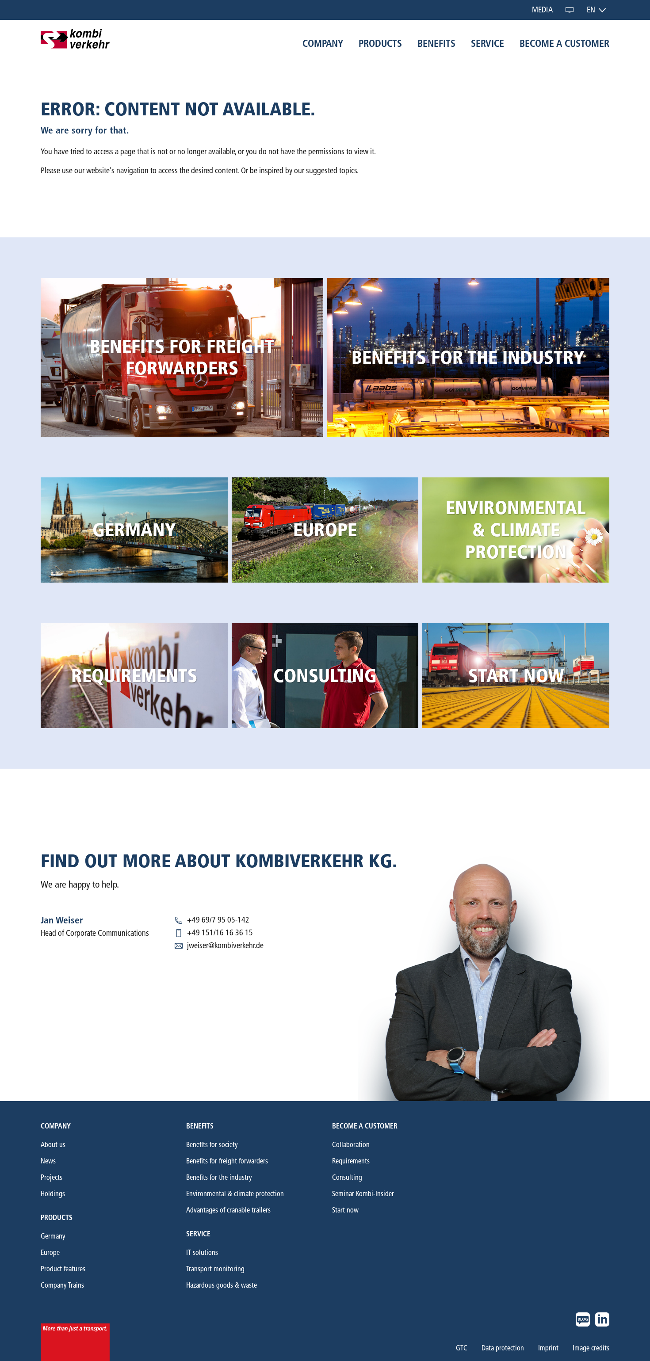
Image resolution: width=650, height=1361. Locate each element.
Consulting (347, 1177)
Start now (345, 1210)
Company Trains (62, 1285)
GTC (461, 1348)
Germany (53, 1236)
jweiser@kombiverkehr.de (225, 945)
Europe (50, 1252)
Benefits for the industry (219, 1177)
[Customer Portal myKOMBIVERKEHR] (570, 10)
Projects (51, 1177)
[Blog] (583, 1319)
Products (57, 1217)
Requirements (351, 1161)
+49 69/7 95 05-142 (218, 920)
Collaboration (351, 1144)
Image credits (591, 1348)
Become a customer (365, 1126)
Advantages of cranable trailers (228, 1210)
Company (56, 1126)
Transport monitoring (215, 1269)
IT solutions (202, 1252)
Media (542, 10)
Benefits (200, 1126)
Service (198, 1234)
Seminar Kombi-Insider (363, 1193)
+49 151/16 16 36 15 (220, 933)
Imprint (548, 1348)
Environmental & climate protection (235, 1193)
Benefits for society (212, 1144)
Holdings (53, 1193)
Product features (63, 1269)
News (48, 1161)
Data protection (503, 1348)
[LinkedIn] (602, 1319)
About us (53, 1144)
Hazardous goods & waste (221, 1285)
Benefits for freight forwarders (227, 1161)
